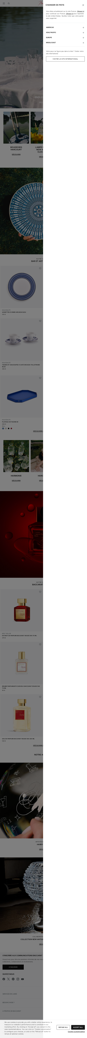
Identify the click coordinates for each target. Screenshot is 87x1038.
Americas (50, 27)
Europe (49, 37)
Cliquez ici (80, 11)
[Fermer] (83, 5)
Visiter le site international (65, 59)
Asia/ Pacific (51, 32)
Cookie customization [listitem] (76, 1032)
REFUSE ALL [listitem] (63, 1027)
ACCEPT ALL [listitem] (78, 1027)
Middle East (51, 42)
